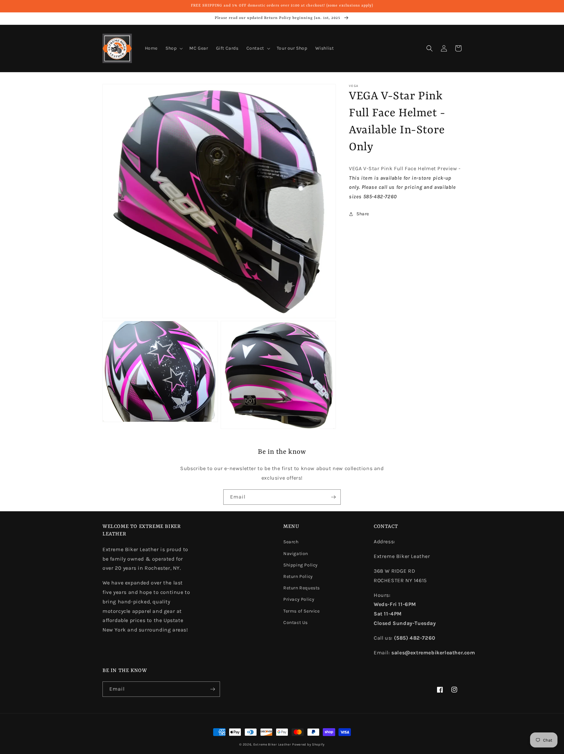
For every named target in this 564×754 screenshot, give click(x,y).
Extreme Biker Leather (272, 744)
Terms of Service (301, 611)
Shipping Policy (300, 565)
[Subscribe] (333, 497)
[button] (173, 48)
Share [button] (362, 214)
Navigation (295, 553)
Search (291, 542)
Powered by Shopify (308, 744)
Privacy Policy (298, 599)
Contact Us (295, 622)
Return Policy (298, 576)
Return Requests (301, 588)
